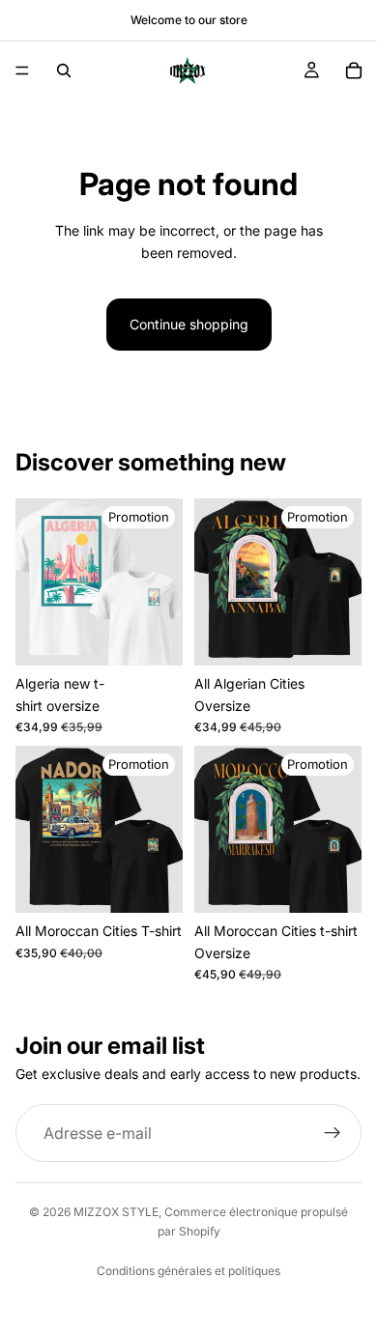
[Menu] (22, 70)
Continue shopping (189, 324)
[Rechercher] (64, 70)
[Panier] (354, 70)
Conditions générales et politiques (188, 1270)
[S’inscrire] (332, 1133)
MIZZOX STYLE (116, 1212)
